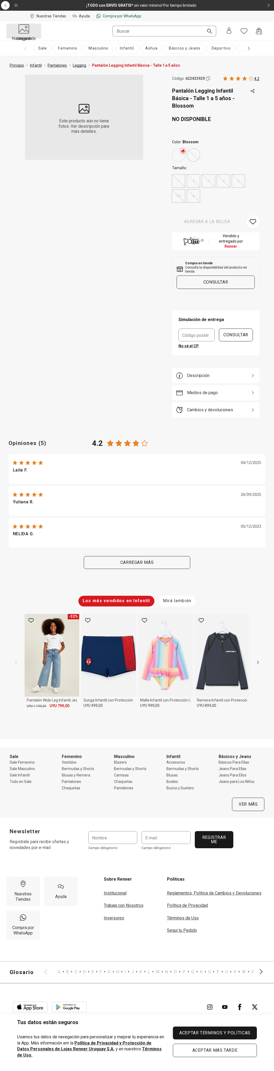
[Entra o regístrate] (229, 31)
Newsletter (25, 831)
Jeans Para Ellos (232, 775)
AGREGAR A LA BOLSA (207, 221)
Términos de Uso (183, 918)
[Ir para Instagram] (209, 1007)
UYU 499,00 (93, 705)
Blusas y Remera (76, 775)
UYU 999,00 (149, 705)
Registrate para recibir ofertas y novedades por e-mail (39, 844)
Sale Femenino (22, 762)
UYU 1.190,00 (36, 706)
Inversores (114, 918)
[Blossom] (193, 155)
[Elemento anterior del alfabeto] (49, 972)
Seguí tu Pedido (182, 930)
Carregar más (137, 562)
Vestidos (69, 762)
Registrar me (214, 839)
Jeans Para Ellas (232, 769)
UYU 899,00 (206, 705)
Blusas (172, 775)
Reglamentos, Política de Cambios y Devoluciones (214, 893)
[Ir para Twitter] (254, 1007)
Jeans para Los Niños (236, 781)
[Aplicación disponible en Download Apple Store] (30, 1007)
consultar (215, 282)
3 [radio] (209, 181)
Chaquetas (71, 788)
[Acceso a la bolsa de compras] (259, 31)
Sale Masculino (22, 769)
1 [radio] (179, 181)
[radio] (178, 155)
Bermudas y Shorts (78, 769)
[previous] (16, 662)
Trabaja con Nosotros (123, 905)
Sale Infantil (20, 775)
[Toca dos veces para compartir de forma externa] (252, 91)
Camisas (121, 775)
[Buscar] (207, 31)
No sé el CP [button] (188, 346)
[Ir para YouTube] (224, 1007)
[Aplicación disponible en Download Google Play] (69, 1007)
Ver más (248, 804)
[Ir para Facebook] (239, 1007)
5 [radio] (238, 181)
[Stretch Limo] (178, 155)
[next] (258, 662)
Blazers (120, 762)
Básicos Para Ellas (234, 762)
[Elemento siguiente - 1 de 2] (268, 5)
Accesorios (175, 762)
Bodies (172, 781)
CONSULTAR (235, 334)
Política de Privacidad (187, 905)
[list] (154, 972)
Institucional (115, 893)
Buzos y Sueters (180, 788)
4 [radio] (223, 181)
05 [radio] (178, 196)
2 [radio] (194, 181)
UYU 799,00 (59, 706)
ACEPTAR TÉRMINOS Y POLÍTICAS (214, 1032)
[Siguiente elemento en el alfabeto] (258, 972)
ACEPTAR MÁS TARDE (215, 1050)
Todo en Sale (21, 781)
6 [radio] (194, 196)
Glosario (22, 972)
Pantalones (71, 781)
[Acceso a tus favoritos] (244, 31)
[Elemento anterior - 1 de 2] (5, 5)
